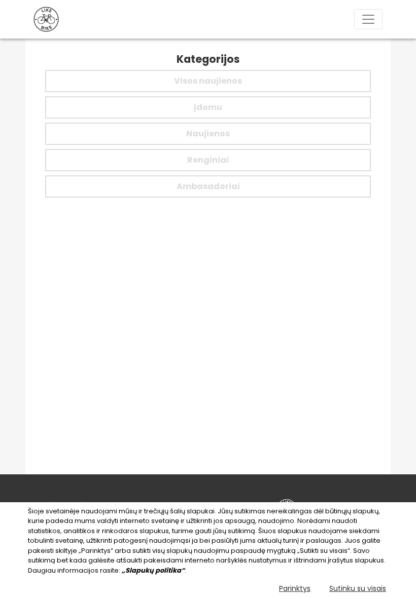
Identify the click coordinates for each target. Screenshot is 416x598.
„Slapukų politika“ (153, 570)
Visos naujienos (208, 81)
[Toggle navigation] (368, 19)
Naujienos (208, 133)
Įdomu (208, 107)
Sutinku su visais (357, 588)
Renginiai (208, 160)
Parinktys (294, 588)
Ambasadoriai (208, 186)
